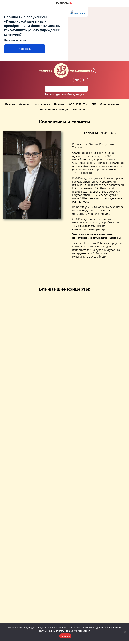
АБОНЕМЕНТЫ (78, 104)
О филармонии (110, 104)
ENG (77, 80)
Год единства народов (54, 109)
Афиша (24, 104)
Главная (10, 104)
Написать (25, 48)
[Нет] (124, 632)
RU (84, 80)
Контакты (79, 109)
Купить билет (41, 104)
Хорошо (65, 636)
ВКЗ (93, 104)
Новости (59, 104)
